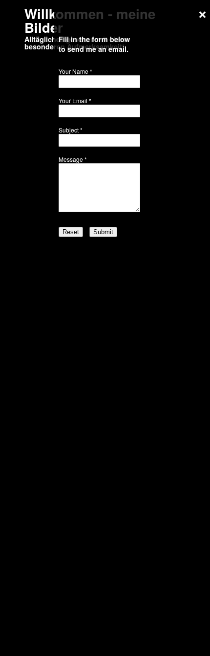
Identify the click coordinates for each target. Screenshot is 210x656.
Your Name (73, 71)
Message (71, 159)
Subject (69, 130)
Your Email (73, 100)
